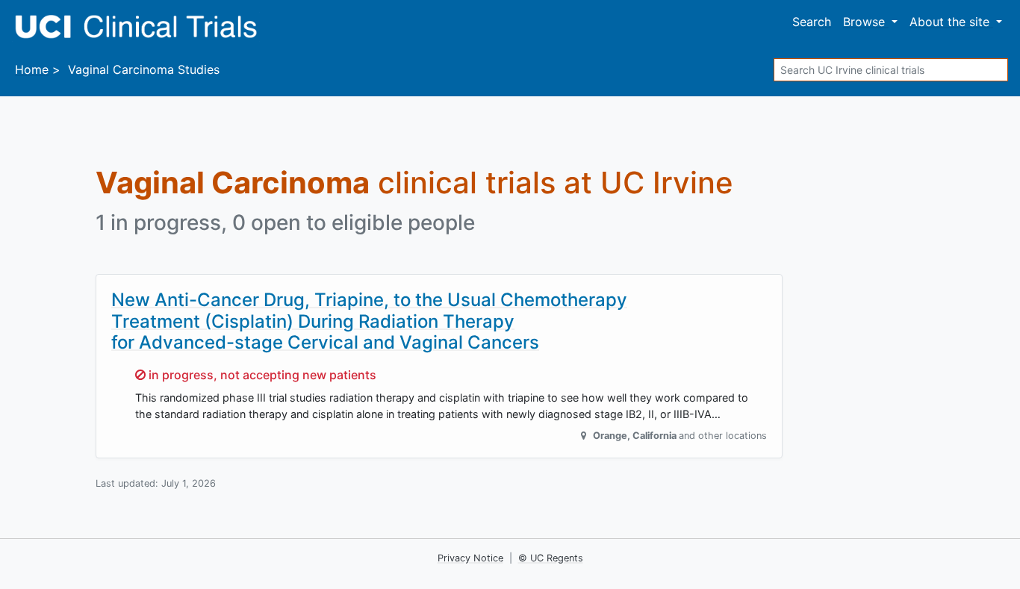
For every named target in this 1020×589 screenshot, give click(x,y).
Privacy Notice (470, 558)
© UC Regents (550, 558)
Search (811, 21)
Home (32, 69)
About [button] (949, 21)
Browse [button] (866, 21)
